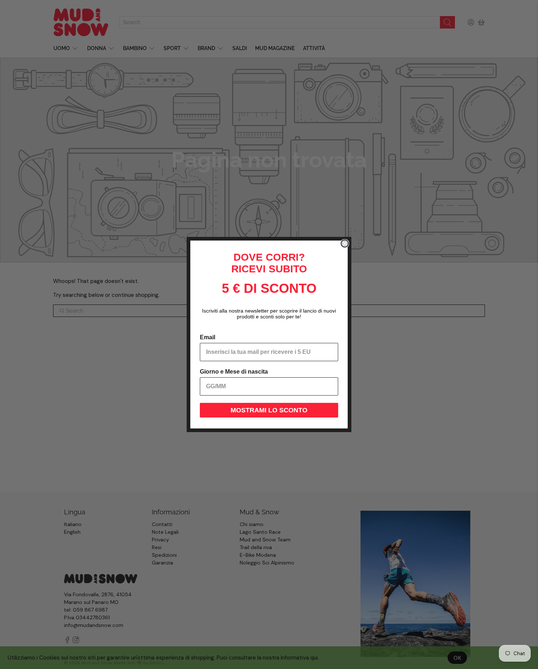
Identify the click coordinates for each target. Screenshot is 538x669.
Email (207, 337)
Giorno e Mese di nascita (234, 371)
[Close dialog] (344, 243)
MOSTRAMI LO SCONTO (269, 410)
